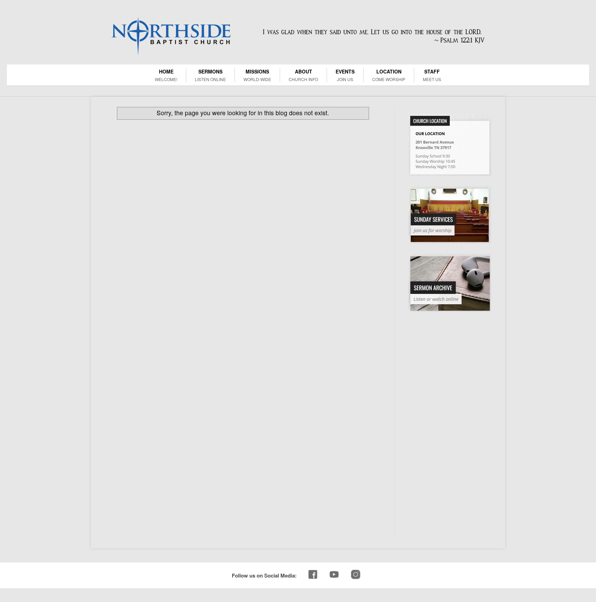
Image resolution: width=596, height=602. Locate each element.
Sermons (210, 75)
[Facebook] (313, 575)
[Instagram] (355, 575)
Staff (432, 75)
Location (388, 75)
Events (345, 75)
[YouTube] (334, 575)
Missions (257, 75)
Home (166, 75)
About (303, 75)
